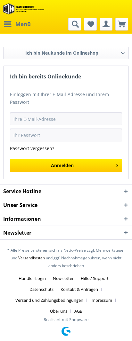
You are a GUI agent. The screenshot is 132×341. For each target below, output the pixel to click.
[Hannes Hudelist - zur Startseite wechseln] (23, 8)
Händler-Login (32, 278)
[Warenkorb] (121, 24)
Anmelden (62, 165)
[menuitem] (17, 24)
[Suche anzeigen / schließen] (74, 24)
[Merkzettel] (90, 24)
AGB (78, 311)
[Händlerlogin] (106, 24)
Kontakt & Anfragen (79, 289)
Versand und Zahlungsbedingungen (49, 300)
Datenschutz (41, 289)
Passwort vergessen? (32, 148)
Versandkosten (31, 258)
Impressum (101, 300)
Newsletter (63, 278)
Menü (23, 24)
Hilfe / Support (95, 278)
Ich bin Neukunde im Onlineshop (61, 53)
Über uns (58, 311)
